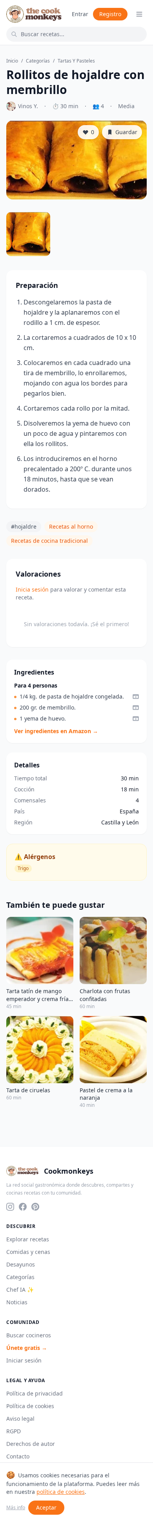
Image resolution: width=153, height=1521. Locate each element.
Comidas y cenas (28, 1252)
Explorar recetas (27, 1239)
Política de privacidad (34, 1393)
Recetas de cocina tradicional (49, 540)
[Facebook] (23, 1207)
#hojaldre (23, 526)
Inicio (12, 61)
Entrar (80, 14)
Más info (15, 1507)
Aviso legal (20, 1418)
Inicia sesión (32, 589)
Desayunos (20, 1264)
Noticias (16, 1302)
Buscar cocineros (28, 1335)
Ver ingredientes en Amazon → (56, 731)
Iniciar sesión (24, 1360)
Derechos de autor (30, 1443)
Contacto (17, 1456)
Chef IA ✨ (20, 1289)
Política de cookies (30, 1406)
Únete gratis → (26, 1347)
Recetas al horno (71, 526)
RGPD (13, 1431)
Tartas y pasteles (76, 61)
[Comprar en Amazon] (136, 696)
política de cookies (60, 1491)
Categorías (38, 61)
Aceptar (46, 1507)
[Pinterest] (35, 1207)
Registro (110, 14)
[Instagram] (10, 1207)
